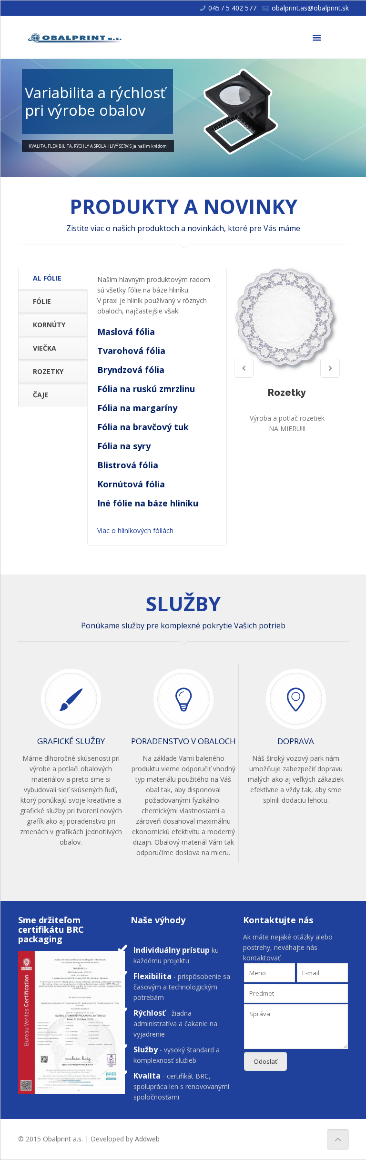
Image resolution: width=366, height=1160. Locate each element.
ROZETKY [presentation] (48, 371)
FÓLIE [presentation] (42, 301)
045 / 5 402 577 (232, 7)
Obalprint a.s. (63, 1138)
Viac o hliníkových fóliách (135, 530)
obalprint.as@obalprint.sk (310, 7)
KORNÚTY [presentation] (49, 324)
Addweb (147, 1138)
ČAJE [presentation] (40, 394)
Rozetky (287, 392)
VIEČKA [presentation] (44, 348)
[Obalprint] (75, 37)
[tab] (52, 278)
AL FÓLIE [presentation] (47, 277)
